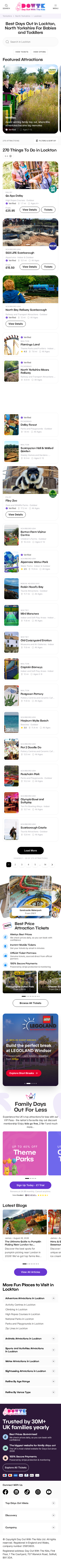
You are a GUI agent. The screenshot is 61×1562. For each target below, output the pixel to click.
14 (45, 864)
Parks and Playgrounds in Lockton (24, 1323)
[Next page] (52, 864)
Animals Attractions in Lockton (23, 1338)
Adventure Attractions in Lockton (24, 1298)
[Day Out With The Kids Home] (30, 7)
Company (11, 1527)
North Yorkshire (22, 16)
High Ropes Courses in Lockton (22, 1314)
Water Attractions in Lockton (22, 1361)
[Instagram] (38, 1492)
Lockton (38, 16)
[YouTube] (49, 1492)
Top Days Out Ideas (16, 1503)
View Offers (39, 52)
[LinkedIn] (16, 1492)
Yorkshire (7, 16)
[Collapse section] (53, 1298)
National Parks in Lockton (19, 1318)
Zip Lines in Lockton (16, 1328)
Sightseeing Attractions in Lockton (25, 1371)
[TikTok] (27, 1492)
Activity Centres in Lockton (20, 1304)
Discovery (11, 1515)
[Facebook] (5, 1492)
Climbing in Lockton (16, 1309)
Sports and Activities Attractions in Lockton (24, 1350)
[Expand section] (53, 1338)
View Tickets (21, 52)
